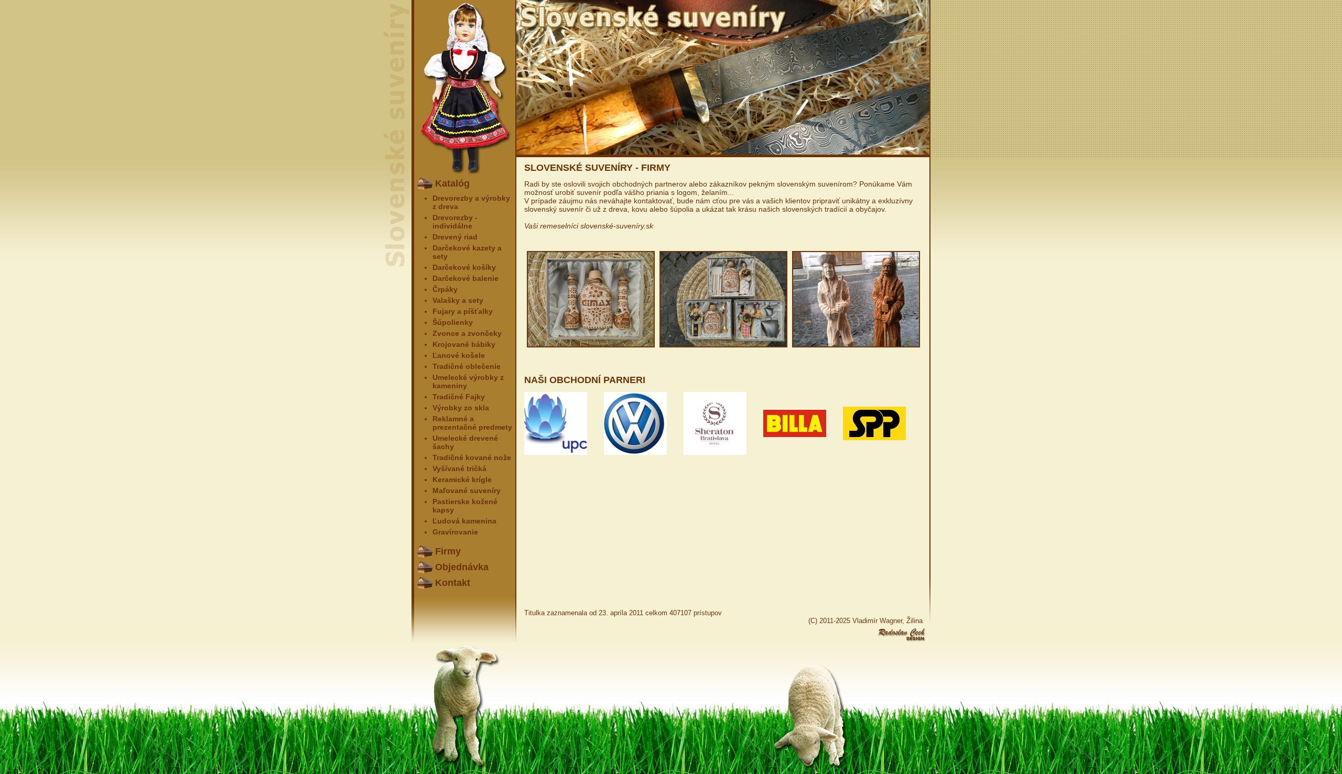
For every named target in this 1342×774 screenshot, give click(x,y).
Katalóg (452, 183)
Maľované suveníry (466, 490)
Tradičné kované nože (471, 457)
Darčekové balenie (465, 278)
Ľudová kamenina (464, 521)
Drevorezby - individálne (455, 221)
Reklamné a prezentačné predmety (472, 423)
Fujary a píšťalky (462, 311)
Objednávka (462, 567)
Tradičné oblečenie (466, 366)
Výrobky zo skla (460, 408)
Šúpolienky (452, 322)
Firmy (448, 551)
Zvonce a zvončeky (467, 333)
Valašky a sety (457, 300)
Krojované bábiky (463, 344)
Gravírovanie (455, 532)
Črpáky (445, 289)
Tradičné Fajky (458, 397)
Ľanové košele (458, 355)
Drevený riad (455, 237)
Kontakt (452, 582)
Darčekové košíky (464, 267)
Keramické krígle (462, 479)
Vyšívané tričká (459, 468)
